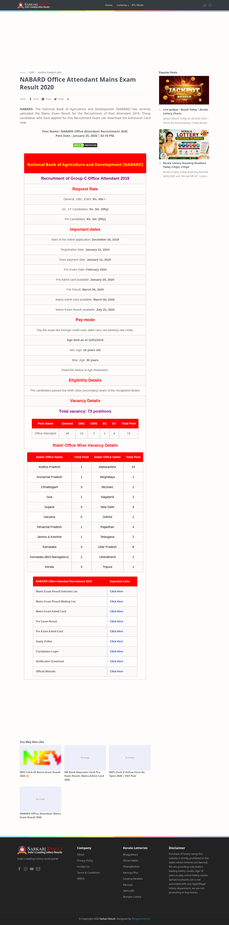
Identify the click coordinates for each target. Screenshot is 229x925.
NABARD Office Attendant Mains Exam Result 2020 (40, 815)
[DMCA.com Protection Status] (85, 146)
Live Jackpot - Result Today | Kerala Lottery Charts (185, 111)
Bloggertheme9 (141, 918)
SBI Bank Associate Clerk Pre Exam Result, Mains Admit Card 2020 (84, 775)
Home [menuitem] (108, 5)
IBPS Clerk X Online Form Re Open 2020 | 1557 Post (127, 774)
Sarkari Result (107, 918)
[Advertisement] (114, 40)
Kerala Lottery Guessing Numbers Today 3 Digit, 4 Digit (184, 165)
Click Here (116, 591)
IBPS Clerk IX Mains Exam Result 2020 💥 (40, 774)
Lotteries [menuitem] (122, 5)
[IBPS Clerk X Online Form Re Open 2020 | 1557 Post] (129, 757)
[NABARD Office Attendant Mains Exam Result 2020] (40, 799)
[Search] (210, 5)
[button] (204, 5)
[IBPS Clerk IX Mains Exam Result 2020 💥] (40, 757)
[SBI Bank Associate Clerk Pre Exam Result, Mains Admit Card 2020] (85, 757)
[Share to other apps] (68, 99)
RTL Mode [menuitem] (137, 5)
